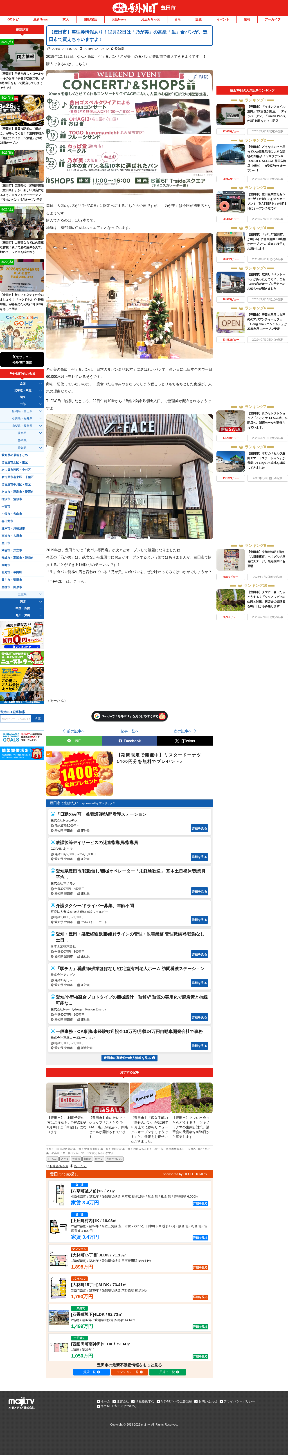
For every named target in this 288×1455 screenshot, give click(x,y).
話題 (199, 19)
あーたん (80, 1166)
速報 (247, 19)
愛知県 (119, 49)
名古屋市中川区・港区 (16, 484)
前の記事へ (76, 731)
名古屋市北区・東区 (15, 462)
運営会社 (123, 1401)
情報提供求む (144, 1401)
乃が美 (65, 1158)
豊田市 (168, 8)
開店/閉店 (90, 19)
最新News (40, 19)
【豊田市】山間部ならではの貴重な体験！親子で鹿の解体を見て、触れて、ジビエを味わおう (22, 247)
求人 (66, 19)
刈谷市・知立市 (12, 550)
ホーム (105, 1401)
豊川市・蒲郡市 (12, 579)
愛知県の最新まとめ (15, 455)
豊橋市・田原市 (12, 587)
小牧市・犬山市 (12, 513)
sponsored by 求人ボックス (98, 803)
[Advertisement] (252, 56)
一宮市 (6, 506)
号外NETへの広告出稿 (176, 1401)
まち (178, 19)
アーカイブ (273, 19)
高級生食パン (114, 1158)
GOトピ (13, 19)
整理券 (76, 1158)
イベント (223, 19)
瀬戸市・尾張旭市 (13, 528)
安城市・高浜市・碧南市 (18, 557)
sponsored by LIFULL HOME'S (185, 1174)
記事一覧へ (130, 731)
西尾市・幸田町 (12, 572)
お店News (119, 19)
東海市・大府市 (12, 535)
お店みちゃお (150, 19)
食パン (99, 1158)
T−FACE (52, 1158)
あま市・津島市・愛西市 (18, 491)
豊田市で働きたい (64, 803)
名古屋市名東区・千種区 (18, 477)
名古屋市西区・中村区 (16, 470)
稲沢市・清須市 (12, 499)
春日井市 (7, 521)
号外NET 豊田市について (118, 1406)
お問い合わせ (207, 1401)
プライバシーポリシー (239, 1401)
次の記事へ (183, 731)
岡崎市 (6, 565)
